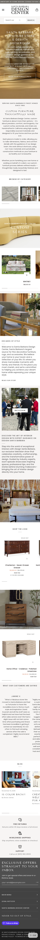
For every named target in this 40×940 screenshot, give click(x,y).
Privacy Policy (8, 934)
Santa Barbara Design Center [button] (15, 908)
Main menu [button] (7, 895)
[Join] (36, 882)
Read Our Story (9, 380)
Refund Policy (8, 937)
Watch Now (20, 410)
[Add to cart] (27, 275)
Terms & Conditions (25, 934)
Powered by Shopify (24, 937)
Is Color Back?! (14, 794)
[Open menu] (5, 9)
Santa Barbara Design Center (17, 932)
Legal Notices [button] (8, 901)
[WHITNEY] (16, 265)
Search (30, 20)
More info (21, 2)
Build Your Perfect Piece (20, 77)
